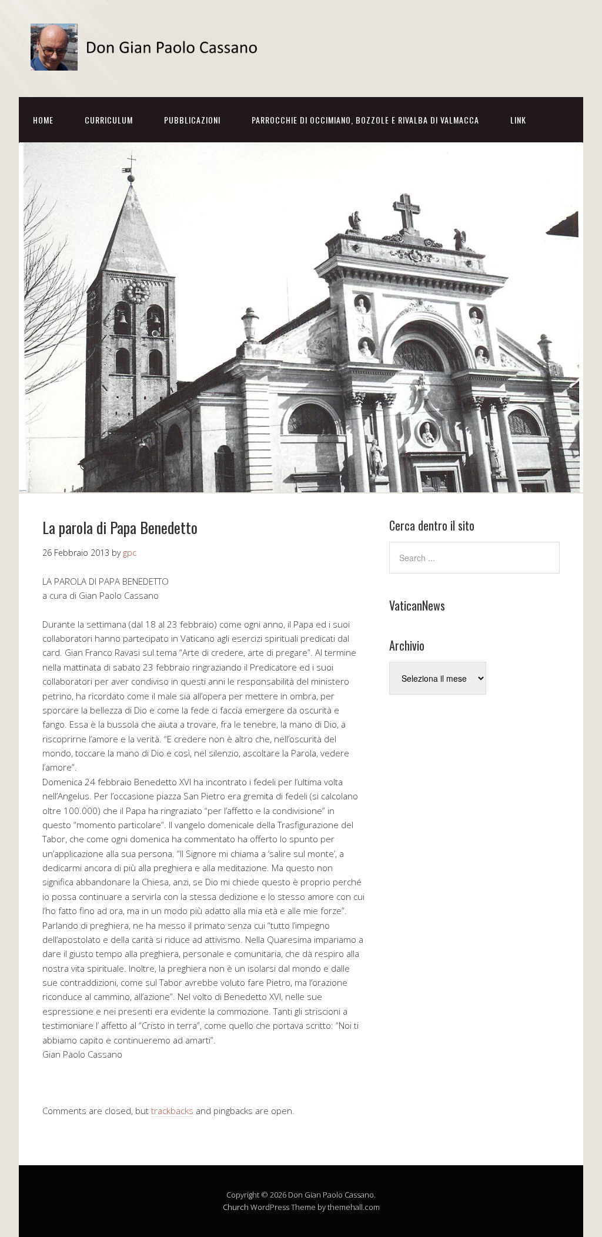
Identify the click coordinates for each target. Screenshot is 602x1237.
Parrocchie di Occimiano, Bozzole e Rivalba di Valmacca (365, 120)
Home (43, 120)
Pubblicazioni (192, 120)
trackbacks (172, 1110)
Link (518, 120)
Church (236, 1207)
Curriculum (109, 120)
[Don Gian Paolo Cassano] (148, 60)
